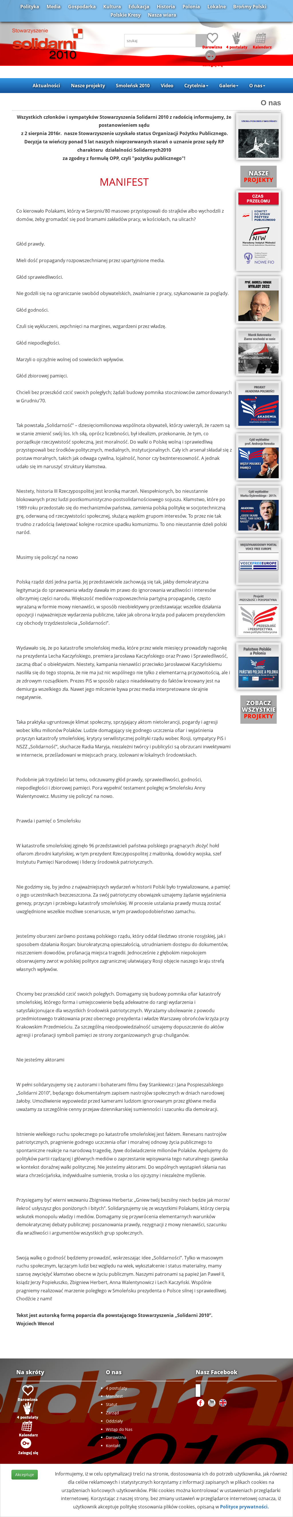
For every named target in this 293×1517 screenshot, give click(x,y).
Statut (111, 1404)
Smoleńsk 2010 (133, 85)
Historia (166, 6)
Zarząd (112, 1412)
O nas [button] (255, 85)
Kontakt (113, 1445)
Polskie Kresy (125, 15)
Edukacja (138, 6)
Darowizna (116, 1437)
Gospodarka (82, 6)
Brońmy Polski (249, 6)
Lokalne (216, 6)
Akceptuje (24, 1474)
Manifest (114, 1396)
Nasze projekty (88, 85)
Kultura (112, 6)
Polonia (191, 6)
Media (54, 6)
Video (167, 85)
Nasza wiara (162, 15)
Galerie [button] (227, 85)
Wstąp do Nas (119, 1429)
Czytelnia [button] (194, 85)
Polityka (29, 6)
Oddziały (114, 1421)
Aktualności (46, 85)
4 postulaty (116, 1388)
